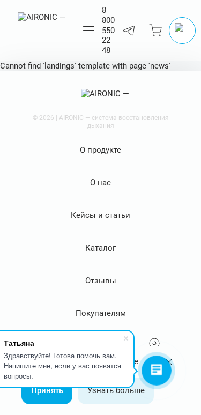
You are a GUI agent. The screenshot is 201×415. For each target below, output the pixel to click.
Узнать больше (116, 390)
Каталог (100, 248)
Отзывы (100, 280)
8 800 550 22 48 (108, 30)
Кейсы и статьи (100, 215)
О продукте (100, 150)
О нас (100, 182)
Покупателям (101, 313)
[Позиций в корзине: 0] (155, 30)
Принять (47, 390)
